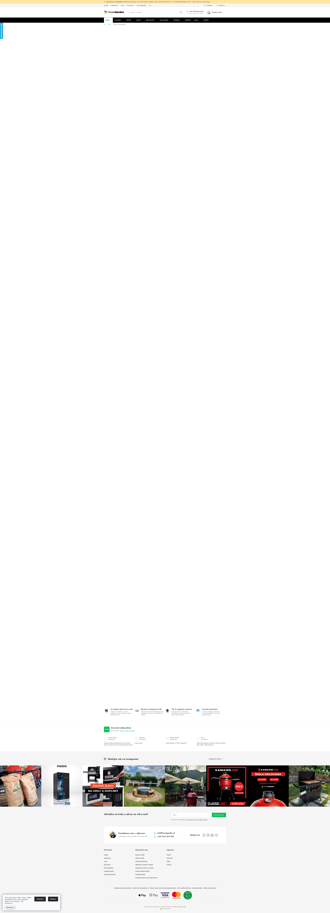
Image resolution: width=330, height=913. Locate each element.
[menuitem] (108, 20)
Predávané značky (109, 871)
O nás (122, 5)
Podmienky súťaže (140, 874)
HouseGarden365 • (197, 888)
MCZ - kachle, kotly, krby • (184, 888)
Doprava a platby (139, 855)
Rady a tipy (170, 858)
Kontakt (106, 5)
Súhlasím (53, 899)
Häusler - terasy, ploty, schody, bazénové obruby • (163, 888)
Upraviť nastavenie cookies (179, 907)
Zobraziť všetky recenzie (127, 731)
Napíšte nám (114, 5)
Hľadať (180, 12)
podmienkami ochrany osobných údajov (197, 820)
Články (168, 861)
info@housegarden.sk (166, 833)
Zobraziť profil (215, 759)
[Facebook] (204, 835)
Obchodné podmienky (141, 861)
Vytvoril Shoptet (166, 908)
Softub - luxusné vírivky (210, 888)
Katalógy (169, 864)
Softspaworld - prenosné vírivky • (123, 888)
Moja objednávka (141, 5)
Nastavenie (10, 907)
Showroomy (130, 5)
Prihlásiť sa (219, 815)
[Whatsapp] (212, 835)
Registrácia (222, 5)
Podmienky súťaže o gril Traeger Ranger (146, 877)
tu (11, 903)
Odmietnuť (40, 899)
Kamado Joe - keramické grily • (141, 888)
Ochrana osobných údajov (142, 871)
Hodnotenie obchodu (109, 874)
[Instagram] (208, 835)
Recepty (169, 855)
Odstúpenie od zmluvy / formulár (144, 868)
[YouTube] (216, 835)
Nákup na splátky (139, 858)
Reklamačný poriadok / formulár (144, 864)
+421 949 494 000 (196, 11)
